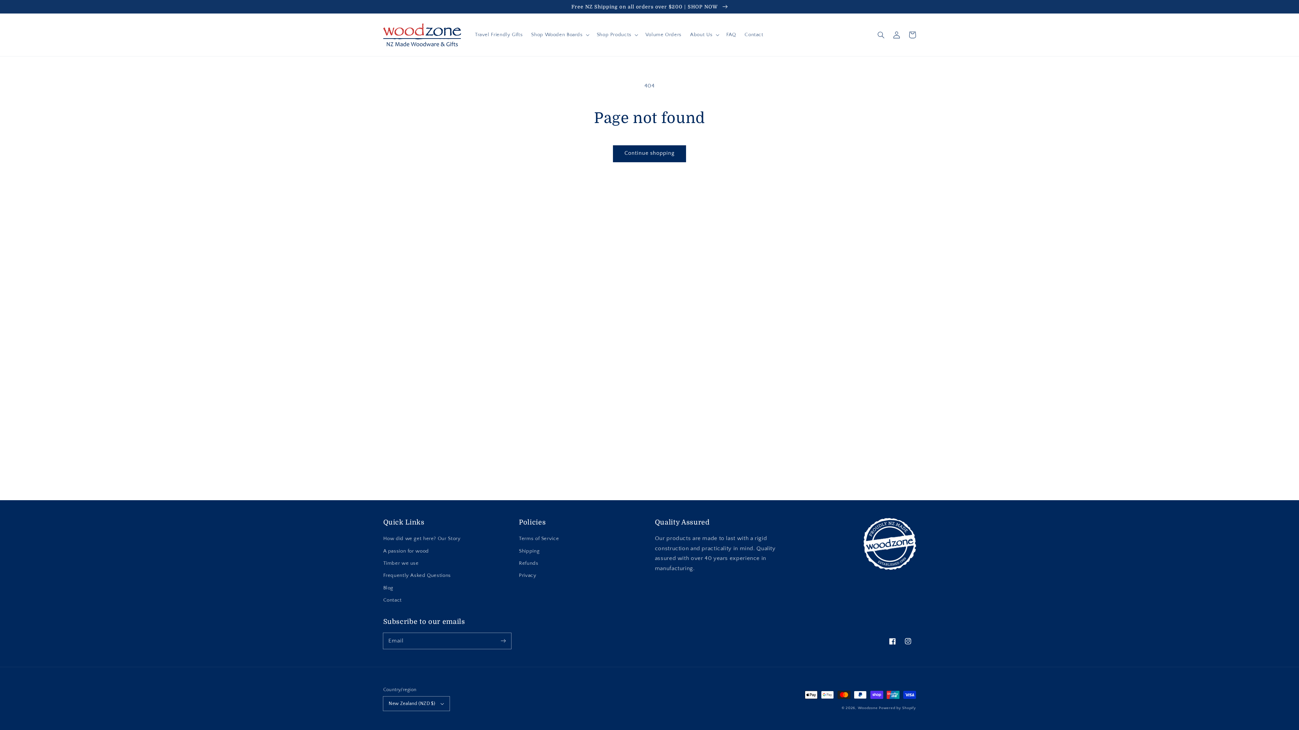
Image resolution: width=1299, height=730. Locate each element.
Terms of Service (539, 538)
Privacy (527, 575)
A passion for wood (406, 551)
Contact (392, 600)
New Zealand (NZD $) (412, 703)
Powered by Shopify (897, 708)
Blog (388, 588)
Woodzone (868, 708)
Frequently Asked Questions (417, 575)
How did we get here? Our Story (422, 538)
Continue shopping (649, 153)
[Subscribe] (503, 641)
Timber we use (401, 563)
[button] (559, 34)
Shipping (529, 551)
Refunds (528, 563)
